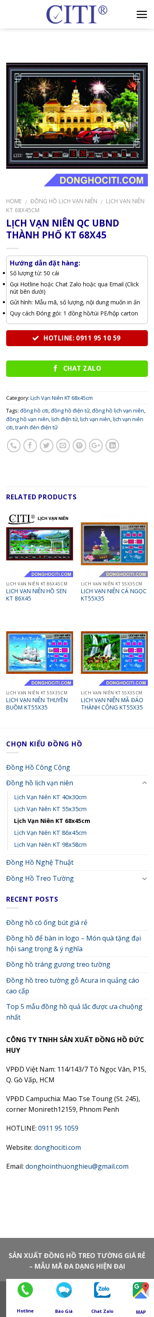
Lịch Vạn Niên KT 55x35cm (50, 809)
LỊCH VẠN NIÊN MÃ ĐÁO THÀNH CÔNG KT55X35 (112, 703)
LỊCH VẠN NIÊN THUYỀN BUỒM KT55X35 (37, 703)
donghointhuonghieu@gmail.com (77, 1166)
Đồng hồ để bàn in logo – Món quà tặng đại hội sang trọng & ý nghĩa (73, 943)
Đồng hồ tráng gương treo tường (58, 964)
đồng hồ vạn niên (27, 419)
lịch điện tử (64, 419)
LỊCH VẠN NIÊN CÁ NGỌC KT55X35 (114, 594)
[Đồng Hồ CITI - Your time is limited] (77, 14)
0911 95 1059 (58, 1128)
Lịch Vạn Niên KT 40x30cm (50, 797)
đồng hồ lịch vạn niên (118, 410)
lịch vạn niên (95, 419)
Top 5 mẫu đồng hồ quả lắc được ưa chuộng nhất (74, 1012)
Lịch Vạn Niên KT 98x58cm (50, 844)
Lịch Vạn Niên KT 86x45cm (50, 832)
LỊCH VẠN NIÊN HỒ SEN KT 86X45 (36, 594)
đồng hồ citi (34, 410)
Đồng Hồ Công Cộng (38, 767)
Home (14, 201)
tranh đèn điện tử (36, 427)
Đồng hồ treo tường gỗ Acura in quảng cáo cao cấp (72, 985)
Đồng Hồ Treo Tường (40, 878)
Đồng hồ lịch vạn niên (63, 201)
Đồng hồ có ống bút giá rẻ (46, 922)
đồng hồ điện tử (70, 410)
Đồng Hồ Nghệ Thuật (40, 862)
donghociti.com (57, 1147)
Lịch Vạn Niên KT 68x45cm (61, 397)
